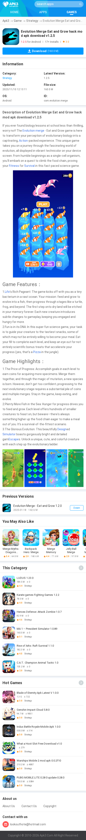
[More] (81, 567)
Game (18, 20)
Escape (14, 439)
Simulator (9, 434)
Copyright (49, 806)
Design (62, 429)
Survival (29, 165)
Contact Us (29, 806)
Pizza (37, 352)
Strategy (32, 20)
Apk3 (6, 20)
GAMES (72, 12)
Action (23, 140)
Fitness (14, 165)
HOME (14, 12)
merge (39, 130)
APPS (43, 12)
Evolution (29, 130)
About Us (9, 806)
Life (7, 291)
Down (76, 507)
